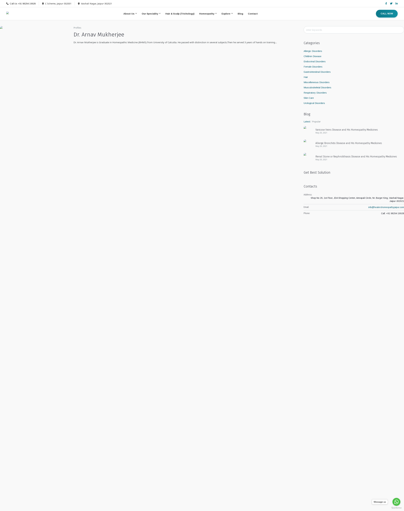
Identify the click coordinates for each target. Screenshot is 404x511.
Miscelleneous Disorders (317, 82)
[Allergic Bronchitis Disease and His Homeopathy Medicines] (308, 144)
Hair (306, 77)
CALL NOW (387, 13)
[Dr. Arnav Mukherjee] (34, 60)
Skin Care (309, 98)
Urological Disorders (314, 103)
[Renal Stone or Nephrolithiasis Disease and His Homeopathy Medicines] (308, 157)
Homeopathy (206, 13)
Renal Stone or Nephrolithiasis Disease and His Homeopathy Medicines (356, 156)
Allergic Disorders (313, 51)
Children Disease (312, 56)
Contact (253, 13)
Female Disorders (313, 66)
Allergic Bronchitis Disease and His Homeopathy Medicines (348, 143)
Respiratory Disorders (315, 92)
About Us (128, 13)
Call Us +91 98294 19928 (23, 3)
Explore (226, 13)
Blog (240, 13)
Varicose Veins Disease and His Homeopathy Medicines (346, 129)
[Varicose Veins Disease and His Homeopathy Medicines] (308, 130)
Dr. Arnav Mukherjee (99, 34)
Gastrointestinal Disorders (317, 71)
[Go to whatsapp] (396, 502)
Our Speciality (150, 13)
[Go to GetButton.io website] (396, 508)
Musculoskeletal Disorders (317, 87)
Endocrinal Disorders (315, 61)
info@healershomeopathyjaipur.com (386, 207)
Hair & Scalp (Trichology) (179, 13)
